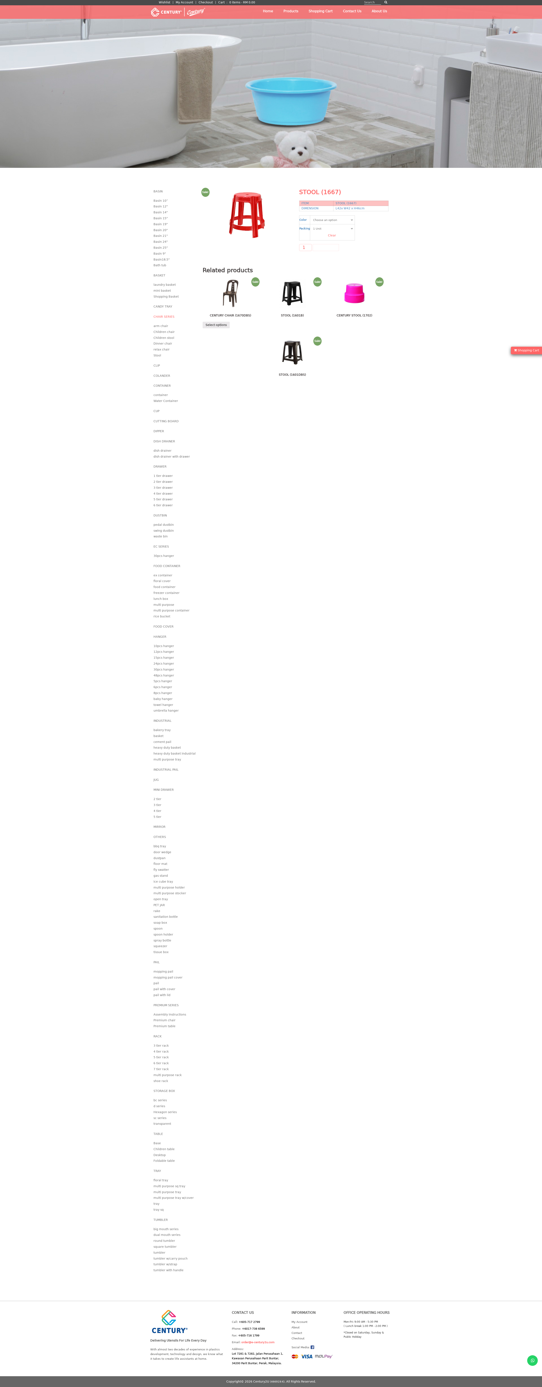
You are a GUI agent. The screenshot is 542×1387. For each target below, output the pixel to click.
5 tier (157, 816)
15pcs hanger (163, 657)
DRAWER (160, 466)
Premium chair (164, 1020)
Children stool (163, 338)
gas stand (160, 875)
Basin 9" (159, 253)
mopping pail (163, 971)
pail (156, 983)
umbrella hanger (166, 710)
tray (156, 1203)
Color (303, 219)
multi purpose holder (169, 887)
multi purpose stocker (169, 893)
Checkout (206, 2)
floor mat (160, 863)
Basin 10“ (160, 200)
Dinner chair (162, 343)
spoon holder (163, 934)
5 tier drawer (163, 499)
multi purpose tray (167, 759)
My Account (184, 2)
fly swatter (161, 869)
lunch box (160, 598)
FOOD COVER (163, 626)
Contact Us (352, 11)
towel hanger (163, 705)
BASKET (159, 275)
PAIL (156, 962)
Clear (332, 235)
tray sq (158, 1209)
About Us (379, 11)
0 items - (242, 2)
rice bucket (161, 616)
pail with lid (161, 995)
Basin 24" (160, 241)
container (160, 395)
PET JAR (159, 905)
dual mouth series (166, 1235)
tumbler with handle (168, 1270)
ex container (162, 575)
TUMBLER (160, 1219)
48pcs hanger (163, 675)
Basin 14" (160, 212)
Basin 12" (160, 206)
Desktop (159, 1155)
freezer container (166, 593)
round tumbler (164, 1240)
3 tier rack (161, 1045)
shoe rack (160, 1081)
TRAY (157, 1171)
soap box (160, 922)
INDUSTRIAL (162, 720)
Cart (221, 2)
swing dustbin (163, 530)
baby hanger (163, 699)
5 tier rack (161, 1057)
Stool (157, 355)
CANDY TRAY (162, 306)
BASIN (158, 191)
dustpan (159, 858)
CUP (156, 411)
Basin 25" (160, 247)
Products (290, 11)
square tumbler (165, 1246)
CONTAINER (162, 385)
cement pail (162, 742)
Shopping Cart (321, 11)
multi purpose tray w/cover (173, 1197)
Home (268, 11)
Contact (297, 1333)
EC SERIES (161, 546)
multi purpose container (171, 610)
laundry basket (164, 284)
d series (159, 1106)
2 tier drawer (163, 481)
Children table (164, 1149)
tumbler (159, 1252)
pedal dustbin (163, 524)
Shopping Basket (166, 296)
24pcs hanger (163, 663)
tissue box (161, 952)
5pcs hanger (162, 681)
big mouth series (165, 1229)
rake (156, 911)
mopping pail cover (168, 977)
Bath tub (159, 265)
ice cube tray (163, 881)
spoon (158, 928)
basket (158, 736)
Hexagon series (165, 1112)
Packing (304, 228)
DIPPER (158, 431)
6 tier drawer (163, 505)
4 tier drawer (163, 493)
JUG (156, 779)
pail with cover (164, 989)
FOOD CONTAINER (166, 566)
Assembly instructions (169, 1014)
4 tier (157, 811)
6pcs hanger (162, 687)
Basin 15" (160, 218)
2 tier (157, 799)
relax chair (161, 349)
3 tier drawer (163, 487)
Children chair (164, 332)
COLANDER (161, 375)
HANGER (159, 636)
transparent (162, 1123)
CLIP (156, 365)
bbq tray (159, 846)
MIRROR (159, 826)
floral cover (162, 581)
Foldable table (164, 1160)
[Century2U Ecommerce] (177, 12)
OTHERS (159, 837)
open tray (160, 899)
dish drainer (162, 450)
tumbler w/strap (165, 1264)
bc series (160, 1100)
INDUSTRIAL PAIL (165, 769)
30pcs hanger (163, 556)
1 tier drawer (163, 476)
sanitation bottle (165, 916)
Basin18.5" (161, 259)
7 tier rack (161, 1069)
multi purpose (163, 604)
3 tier (157, 805)
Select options (216, 325)
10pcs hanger (163, 646)
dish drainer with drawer (171, 456)
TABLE (158, 1134)
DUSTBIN (160, 515)
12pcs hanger (163, 651)
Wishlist (164, 2)
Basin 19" (160, 224)
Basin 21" (160, 235)
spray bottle (162, 940)
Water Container (165, 401)
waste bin (160, 536)
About (296, 1327)
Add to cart (326, 247)
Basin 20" (160, 230)
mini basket (162, 290)
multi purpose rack (167, 1075)
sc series (159, 1118)
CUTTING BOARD (166, 421)
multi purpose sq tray (169, 1186)
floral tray (160, 1180)
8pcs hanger (162, 693)
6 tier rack (161, 1063)
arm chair (160, 326)
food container (164, 587)
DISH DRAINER (164, 441)
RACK (157, 1036)
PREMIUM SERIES (166, 1005)
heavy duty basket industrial (174, 753)
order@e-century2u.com (258, 1342)
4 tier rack (161, 1051)
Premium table (164, 1026)
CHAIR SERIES (163, 316)
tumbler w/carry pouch (170, 1258)
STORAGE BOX (164, 1091)
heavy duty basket (167, 747)
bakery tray (162, 730)
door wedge (162, 852)
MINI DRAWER (163, 789)
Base (157, 1143)
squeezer (160, 946)
